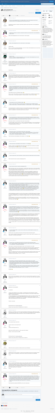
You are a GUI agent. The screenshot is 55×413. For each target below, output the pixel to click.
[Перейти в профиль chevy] (5, 20)
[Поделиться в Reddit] (4, 405)
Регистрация (51, 1)
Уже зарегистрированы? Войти (44, 1)
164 (5, 79)
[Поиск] (53, 4)
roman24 (4, 340)
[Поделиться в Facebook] (2, 405)
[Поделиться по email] (5, 405)
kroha (5, 73)
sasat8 (5, 310)
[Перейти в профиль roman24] (5, 343)
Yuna (5, 285)
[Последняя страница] (19, 15)
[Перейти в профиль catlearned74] (2, 10)
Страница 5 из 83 (23, 15)
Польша (15, 10)
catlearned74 (7, 10)
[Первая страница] (1, 15)
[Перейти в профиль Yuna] (5, 288)
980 (5, 60)
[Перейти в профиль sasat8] (5, 312)
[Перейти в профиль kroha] (5, 75)
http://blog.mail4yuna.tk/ (19, 305)
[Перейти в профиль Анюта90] (49, 17)
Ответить (38, 12)
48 (5, 24)
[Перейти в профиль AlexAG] (5, 33)
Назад (3, 15)
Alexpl (5, 274)
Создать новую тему (31, 12)
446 (5, 316)
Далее (17, 15)
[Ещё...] (39, 30)
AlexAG (5, 30)
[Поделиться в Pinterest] (6, 405)
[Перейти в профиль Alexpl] (5, 277)
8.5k (5, 37)
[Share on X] (1, 405)
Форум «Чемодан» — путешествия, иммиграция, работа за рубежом (15, 1)
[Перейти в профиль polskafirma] (5, 56)
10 (15, 15)
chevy (5, 40)
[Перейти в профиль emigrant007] (43, 17)
